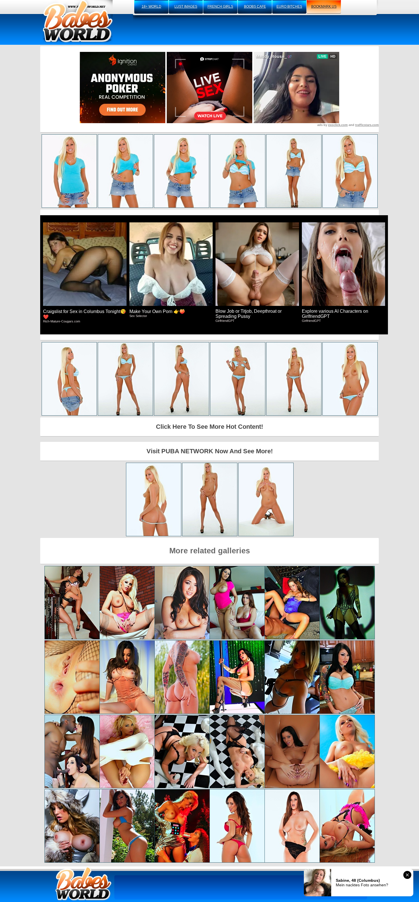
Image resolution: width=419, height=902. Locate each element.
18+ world (151, 7)
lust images (185, 7)
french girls (220, 7)
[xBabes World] (78, 21)
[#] (83, 884)
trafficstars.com (367, 125)
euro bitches (289, 7)
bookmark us (324, 7)
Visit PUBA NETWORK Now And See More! (210, 451)
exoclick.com (338, 125)
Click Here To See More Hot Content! (209, 426)
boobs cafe (255, 7)
